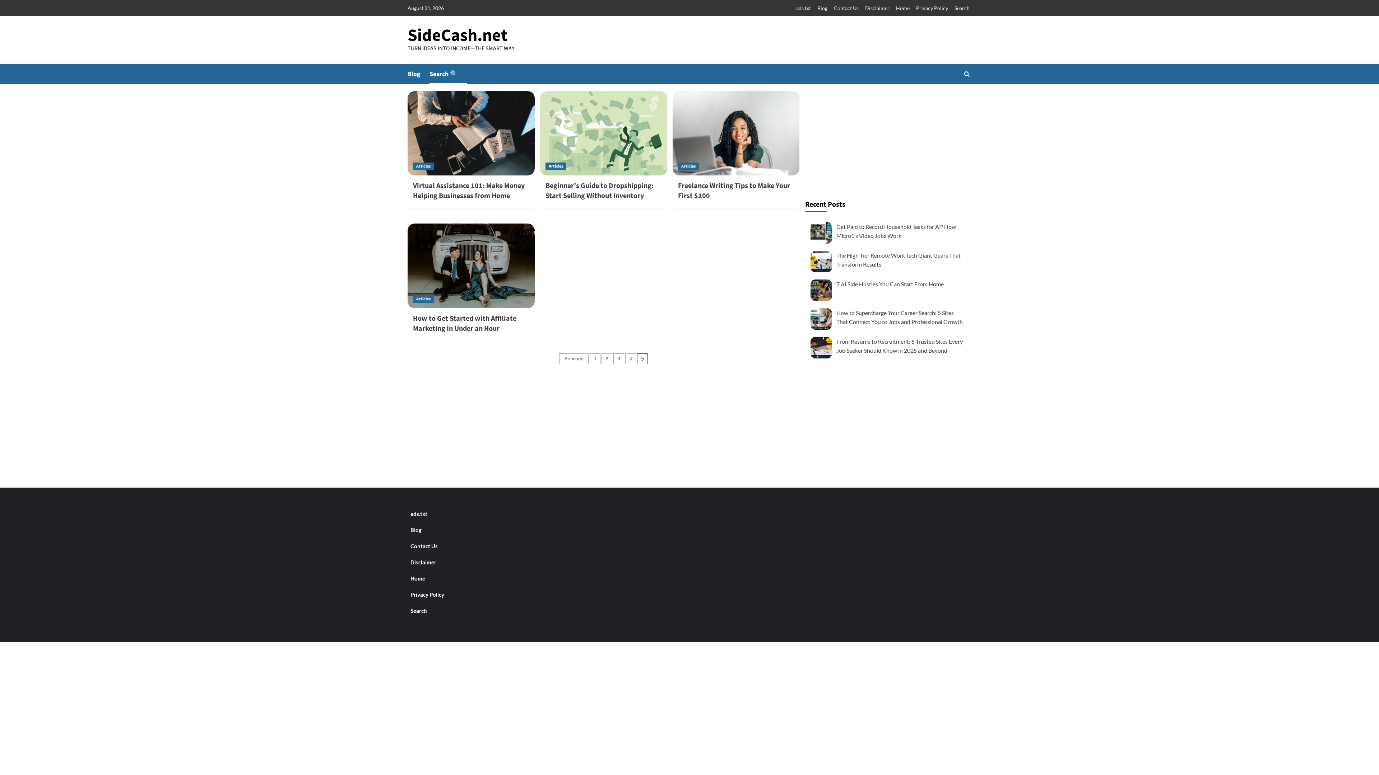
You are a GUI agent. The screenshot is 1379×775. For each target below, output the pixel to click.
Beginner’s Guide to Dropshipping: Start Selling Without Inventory (599, 191)
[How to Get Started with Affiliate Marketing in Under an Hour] (471, 266)
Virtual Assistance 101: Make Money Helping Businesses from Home (469, 191)
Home (903, 8)
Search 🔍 (444, 74)
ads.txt (803, 8)
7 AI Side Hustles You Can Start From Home (890, 284)
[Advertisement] (888, 141)
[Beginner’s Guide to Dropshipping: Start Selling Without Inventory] (603, 133)
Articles (423, 166)
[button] (966, 74)
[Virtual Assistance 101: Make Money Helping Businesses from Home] (471, 133)
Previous (574, 358)
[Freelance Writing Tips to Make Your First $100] (736, 133)
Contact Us (846, 8)
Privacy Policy (932, 8)
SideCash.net (457, 35)
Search (962, 8)
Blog (822, 8)
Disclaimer (877, 8)
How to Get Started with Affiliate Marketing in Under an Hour (464, 324)
